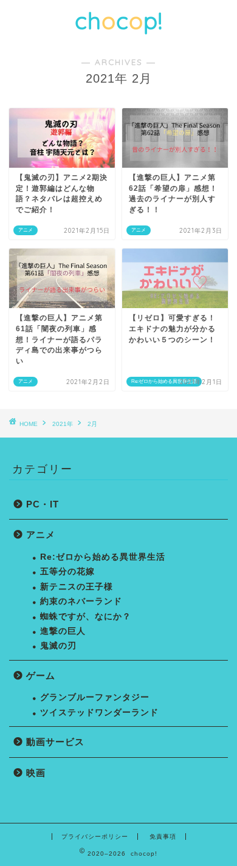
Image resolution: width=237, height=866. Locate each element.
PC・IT (42, 504)
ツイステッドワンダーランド (99, 712)
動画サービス (55, 742)
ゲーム (40, 675)
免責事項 (162, 836)
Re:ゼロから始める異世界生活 (102, 557)
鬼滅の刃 (58, 645)
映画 (36, 773)
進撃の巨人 (63, 631)
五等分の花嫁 (67, 571)
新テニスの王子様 (76, 586)
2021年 (62, 424)
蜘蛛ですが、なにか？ (85, 616)
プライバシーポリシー (94, 836)
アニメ (40, 534)
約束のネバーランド (81, 601)
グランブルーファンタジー (94, 697)
